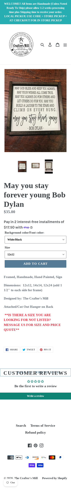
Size (7, 247)
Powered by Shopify (54, 478)
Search (21, 425)
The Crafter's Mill (26, 478)
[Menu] (65, 44)
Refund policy (35, 432)
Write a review (35, 395)
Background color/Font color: (24, 232)
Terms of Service (42, 425)
